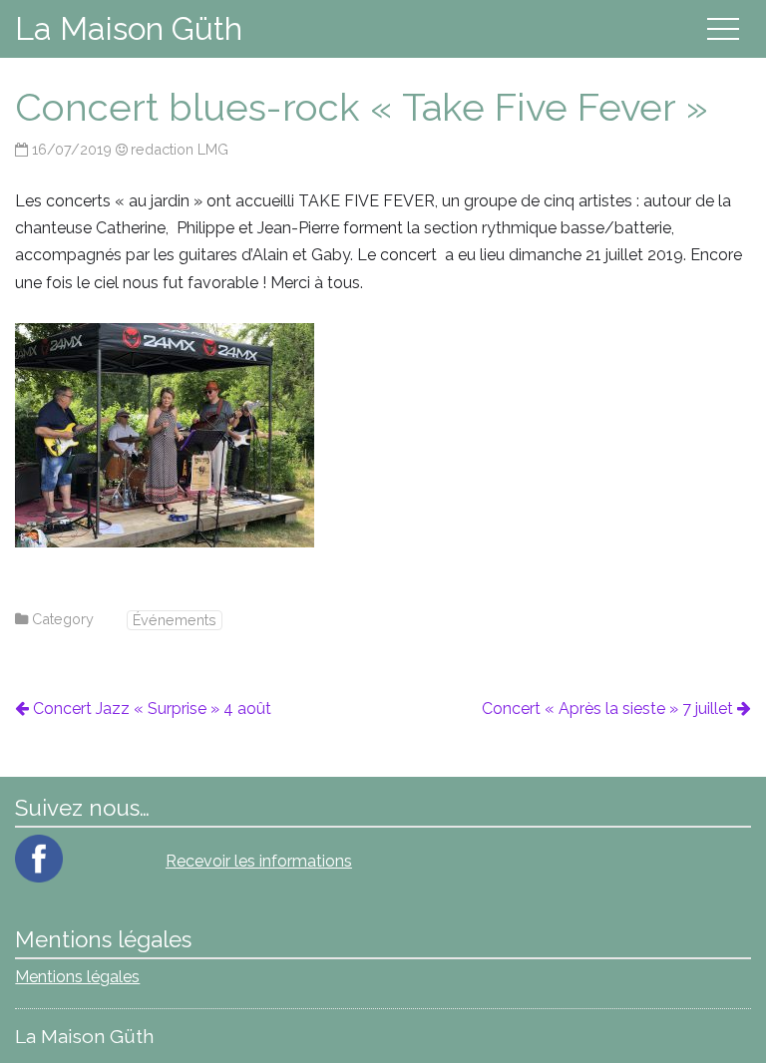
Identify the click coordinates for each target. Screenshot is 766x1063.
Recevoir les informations (259, 861)
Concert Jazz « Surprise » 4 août (151, 708)
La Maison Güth (128, 28)
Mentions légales (77, 976)
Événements (174, 619)
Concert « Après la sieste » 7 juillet (607, 708)
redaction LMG (179, 149)
